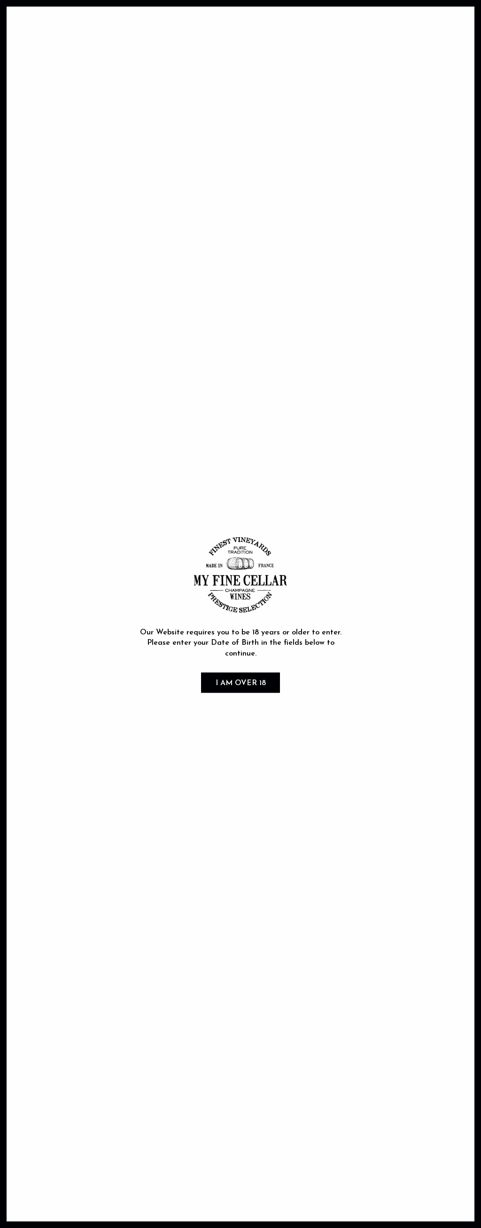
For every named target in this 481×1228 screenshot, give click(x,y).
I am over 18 (241, 683)
